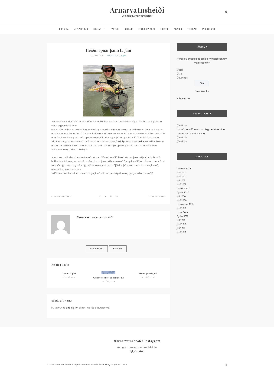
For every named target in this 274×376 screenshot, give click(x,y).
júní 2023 (181, 172)
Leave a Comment (157, 196)
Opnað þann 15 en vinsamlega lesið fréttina (201, 129)
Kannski (183, 77)
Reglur (129, 29)
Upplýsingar (81, 29)
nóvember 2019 (185, 204)
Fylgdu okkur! (137, 351)
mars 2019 (182, 212)
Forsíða (64, 29)
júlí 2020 (181, 196)
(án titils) (182, 125)
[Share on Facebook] (100, 196)
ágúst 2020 (183, 192)
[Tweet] (105, 196)
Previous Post (96, 248)
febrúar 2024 (184, 168)
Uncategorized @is (116, 56)
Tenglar (192, 29)
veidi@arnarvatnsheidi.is (131, 141)
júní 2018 (181, 224)
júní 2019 (181, 208)
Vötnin (115, 29)
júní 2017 (181, 232)
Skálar (97, 29)
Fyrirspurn (208, 29)
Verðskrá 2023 (146, 29)
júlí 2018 (181, 220)
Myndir (178, 29)
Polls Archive (183, 98)
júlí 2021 (181, 180)
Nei (181, 69)
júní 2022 (181, 176)
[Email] (117, 196)
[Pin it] (111, 196)
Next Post (118, 248)
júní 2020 (182, 200)
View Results (202, 91)
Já (180, 73)
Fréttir (164, 29)
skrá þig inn (72, 307)
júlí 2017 (181, 228)
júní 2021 (181, 184)
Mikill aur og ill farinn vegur (191, 133)
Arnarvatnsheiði (137, 10)
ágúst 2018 (182, 216)
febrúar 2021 (183, 188)
